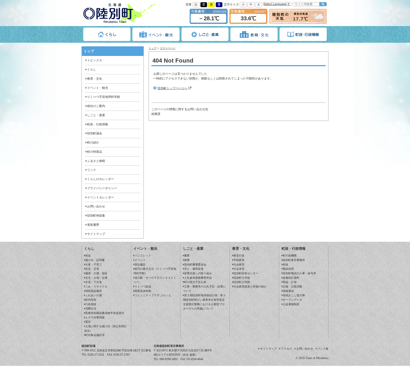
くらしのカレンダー (100, 179)
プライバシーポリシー (102, 188)
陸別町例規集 (96, 215)
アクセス (286, 348)
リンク (91, 170)
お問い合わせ (96, 206)
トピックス (94, 60)
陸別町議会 (94, 133)
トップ (152, 48)
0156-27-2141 (96, 354)
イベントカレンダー (100, 197)
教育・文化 (94, 78)
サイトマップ (96, 234)
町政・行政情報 (97, 124)
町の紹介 (93, 142)
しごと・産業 (96, 115)
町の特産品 (94, 151)
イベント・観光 (97, 87)
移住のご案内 (96, 106)
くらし (91, 69)
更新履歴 (93, 224)
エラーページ (167, 48)
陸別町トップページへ (172, 88)
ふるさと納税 (96, 161)
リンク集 (322, 348)
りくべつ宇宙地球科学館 (103, 96)
